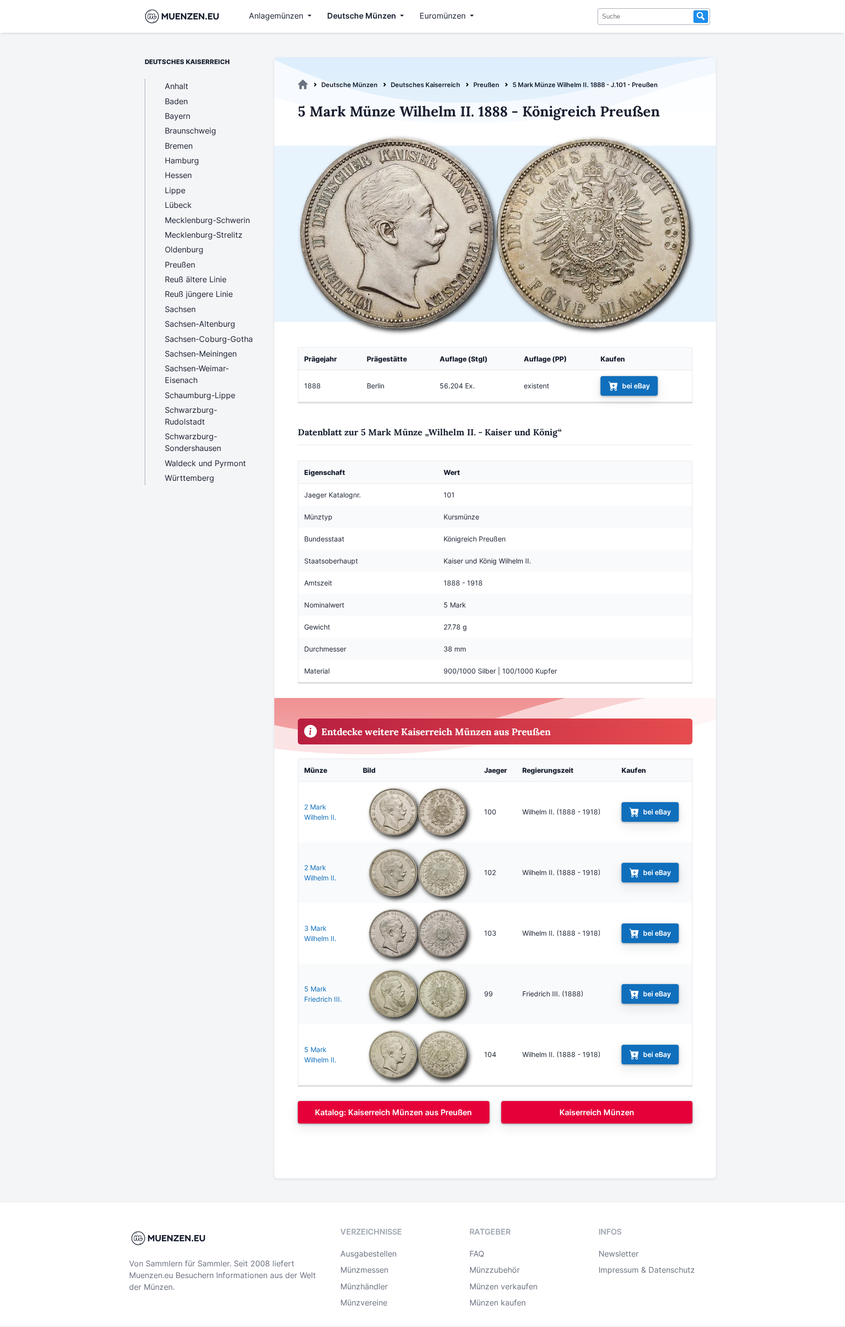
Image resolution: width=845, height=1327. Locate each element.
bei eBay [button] (636, 386)
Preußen (486, 85)
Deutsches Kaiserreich (425, 85)
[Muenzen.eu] (303, 84)
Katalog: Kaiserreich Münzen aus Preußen (393, 1112)
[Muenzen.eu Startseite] (184, 16)
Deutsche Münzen (349, 85)
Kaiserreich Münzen (596, 1112)
